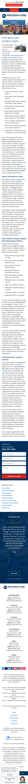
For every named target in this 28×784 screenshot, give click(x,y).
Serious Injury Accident (9, 500)
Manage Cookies (19, 739)
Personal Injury (7, 485)
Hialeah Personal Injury (14, 700)
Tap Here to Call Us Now (14, 5)
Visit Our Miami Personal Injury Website (14, 687)
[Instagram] (24, 668)
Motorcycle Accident (8, 490)
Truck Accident (6, 493)
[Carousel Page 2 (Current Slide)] (14, 567)
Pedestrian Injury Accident (10, 503)
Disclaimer (14, 715)
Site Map (14, 721)
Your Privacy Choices (16, 737)
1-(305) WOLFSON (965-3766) (15, 171)
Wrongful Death (7, 505)
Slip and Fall (5, 508)
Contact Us (14, 10)
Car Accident (6, 488)
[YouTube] (15, 668)
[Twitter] (6, 668)
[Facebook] (3, 668)
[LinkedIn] (9, 668)
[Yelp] (21, 668)
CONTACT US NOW (14, 476)
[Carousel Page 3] (18, 567)
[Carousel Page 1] (10, 567)
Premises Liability (7, 498)
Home (4, 10)
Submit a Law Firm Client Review (14, 579)
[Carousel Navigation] (14, 566)
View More (14, 573)
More (23, 10)
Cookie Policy (9, 739)
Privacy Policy (14, 718)
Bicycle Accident (7, 495)
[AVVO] (18, 668)
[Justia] (12, 668)
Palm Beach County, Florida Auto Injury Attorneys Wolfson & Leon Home (14, 16)
